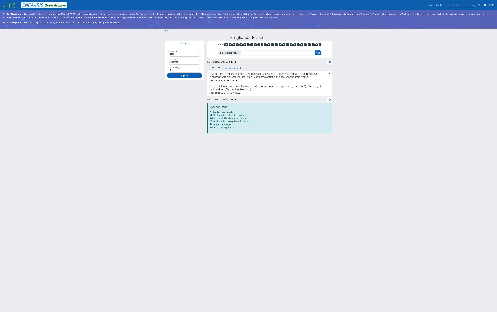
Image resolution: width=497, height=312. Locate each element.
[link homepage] (9, 5)
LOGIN (491, 5)
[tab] (212, 68)
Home (431, 5)
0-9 (226, 45)
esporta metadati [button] (233, 68)
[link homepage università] (44, 5)
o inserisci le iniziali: (229, 52)
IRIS (166, 31)
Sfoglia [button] (439, 5)
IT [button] (479, 5)
